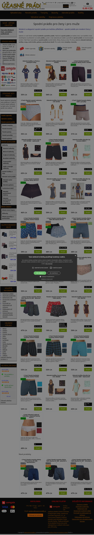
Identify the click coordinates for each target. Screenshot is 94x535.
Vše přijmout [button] (40, 273)
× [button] (75, 255)
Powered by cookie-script (47, 279)
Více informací (49, 263)
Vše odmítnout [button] (54, 273)
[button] (47, 267)
